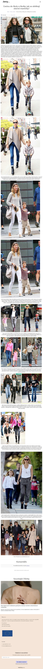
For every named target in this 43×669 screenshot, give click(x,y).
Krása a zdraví (12, 11)
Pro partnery (4, 623)
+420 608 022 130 (6, 644)
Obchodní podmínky (6, 624)
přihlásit (27, 565)
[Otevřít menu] (40, 2)
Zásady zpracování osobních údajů (21, 663)
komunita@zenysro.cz (7, 645)
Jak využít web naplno (6, 626)
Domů (8, 11)
